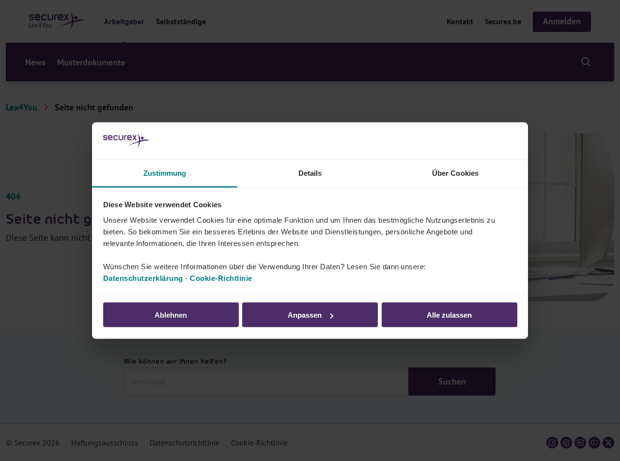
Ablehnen (171, 315)
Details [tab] (310, 173)
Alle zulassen (449, 315)
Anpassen (305, 315)
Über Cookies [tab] (455, 173)
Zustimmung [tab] (164, 173)
